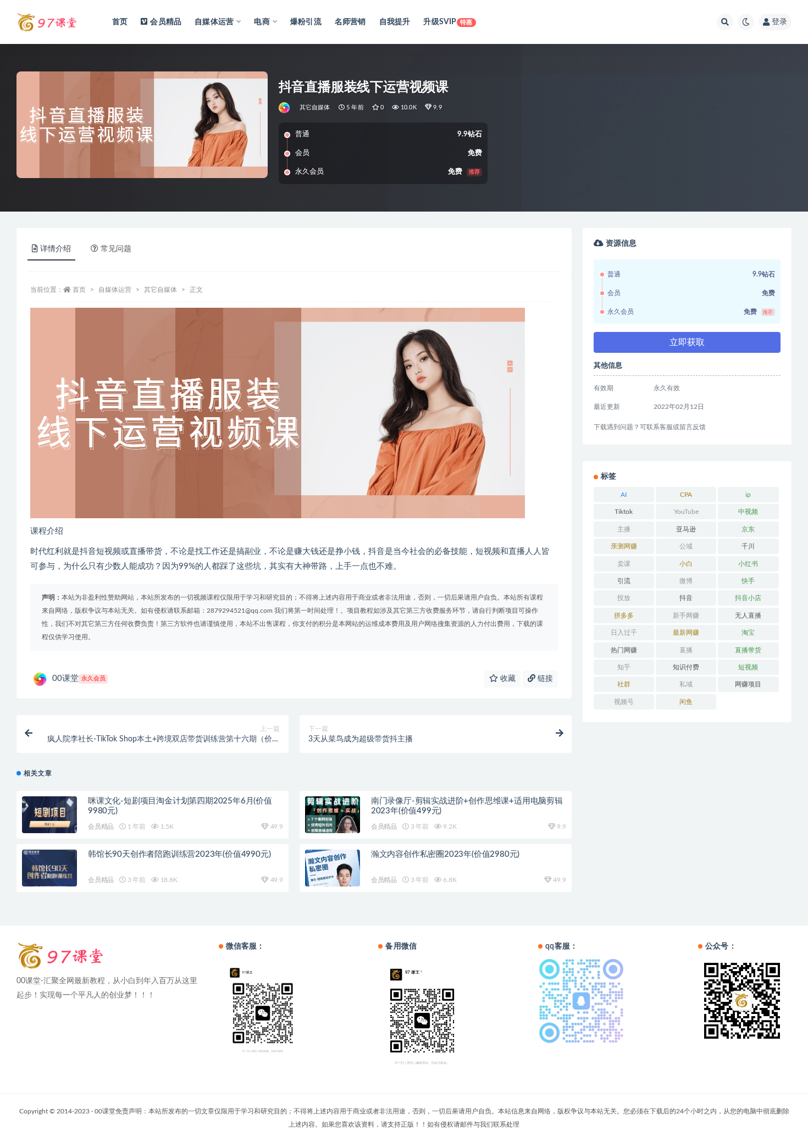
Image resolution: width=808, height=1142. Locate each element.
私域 (686, 684)
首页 (120, 22)
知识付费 (686, 667)
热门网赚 (624, 650)
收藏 (507, 679)
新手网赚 (686, 615)
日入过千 (624, 632)
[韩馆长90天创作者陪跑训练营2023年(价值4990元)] (49, 872)
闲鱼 (686, 701)
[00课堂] (285, 107)
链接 (544, 679)
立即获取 (687, 342)
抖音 (686, 598)
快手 (748, 581)
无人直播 (748, 615)
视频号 (624, 701)
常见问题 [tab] (116, 249)
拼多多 (624, 615)
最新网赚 (686, 632)
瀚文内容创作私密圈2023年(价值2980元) (445, 854)
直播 (686, 650)
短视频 (748, 667)
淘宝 (748, 632)
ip (748, 494)
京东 (748, 529)
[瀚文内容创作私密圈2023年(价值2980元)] (332, 872)
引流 (623, 581)
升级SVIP (447, 22)
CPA (686, 494)
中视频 (748, 511)
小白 (686, 564)
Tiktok (624, 511)
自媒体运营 (114, 289)
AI (624, 494)
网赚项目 (748, 684)
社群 (623, 684)
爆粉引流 (306, 22)
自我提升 (395, 22)
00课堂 (79, 678)
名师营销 (350, 22)
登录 (779, 22)
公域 (686, 546)
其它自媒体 (315, 107)
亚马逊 (686, 529)
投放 (623, 598)
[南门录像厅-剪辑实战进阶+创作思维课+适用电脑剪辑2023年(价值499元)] (332, 819)
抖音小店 (748, 598)
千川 (748, 546)
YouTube (686, 511)
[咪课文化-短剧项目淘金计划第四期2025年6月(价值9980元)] (49, 817)
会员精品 (165, 22)
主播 (623, 529)
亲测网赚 (624, 546)
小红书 (748, 564)
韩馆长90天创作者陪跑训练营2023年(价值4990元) (179, 854)
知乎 (623, 667)
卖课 (623, 564)
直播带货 (748, 650)
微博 (686, 581)
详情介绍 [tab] (55, 249)
